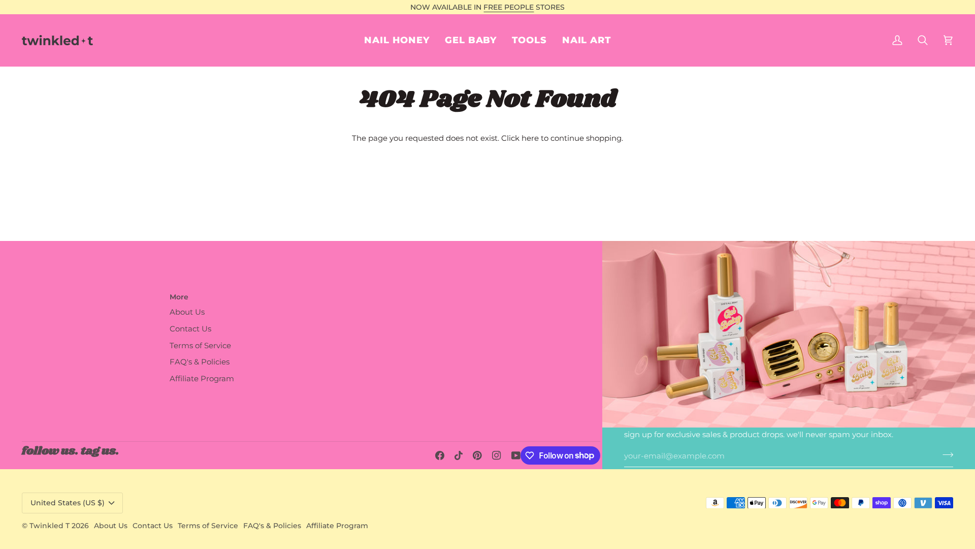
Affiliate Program (202, 378)
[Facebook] (439, 455)
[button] (587, 40)
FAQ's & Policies (200, 362)
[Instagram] (496, 455)
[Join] (944, 455)
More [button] (179, 297)
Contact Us (190, 328)
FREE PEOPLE (508, 7)
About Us (187, 312)
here (530, 138)
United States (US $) (67, 503)
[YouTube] (516, 455)
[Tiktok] (458, 455)
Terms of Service (200, 345)
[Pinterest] (477, 455)
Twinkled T (49, 526)
